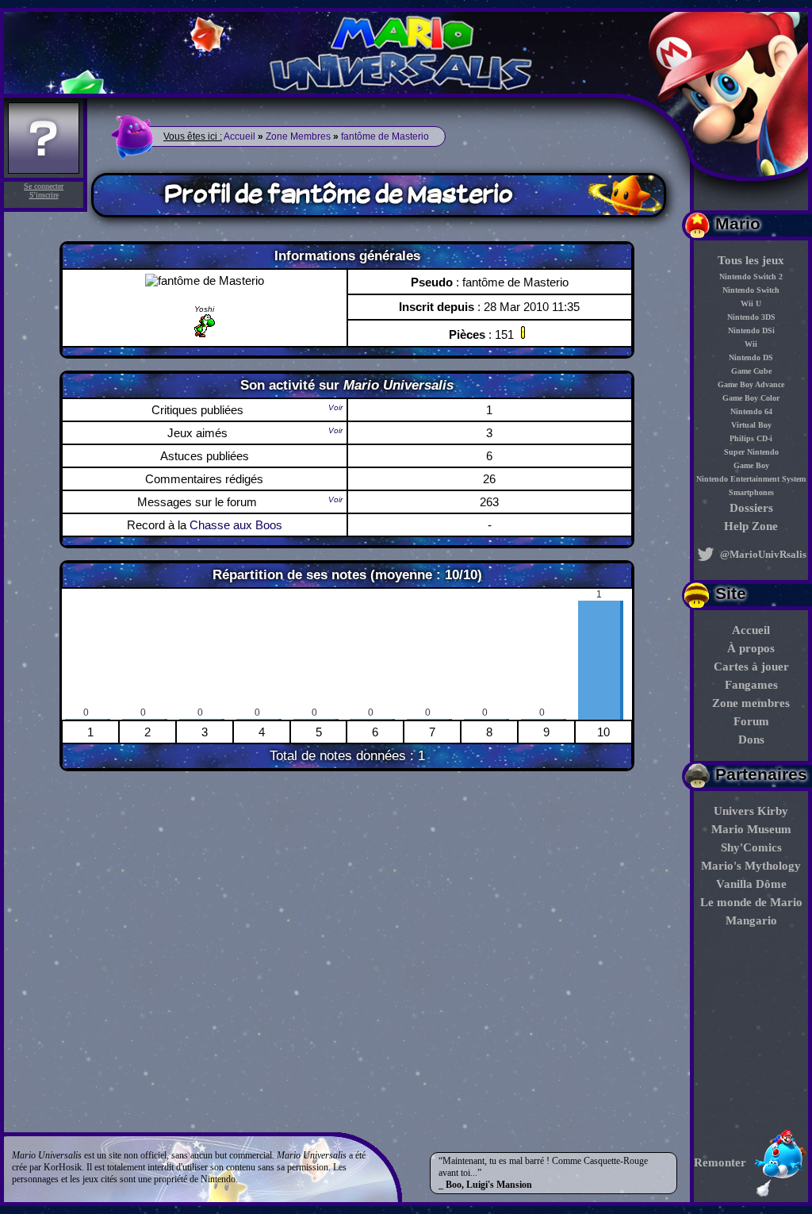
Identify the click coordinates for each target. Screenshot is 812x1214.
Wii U (751, 303)
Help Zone (751, 526)
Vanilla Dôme (751, 884)
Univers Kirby (751, 811)
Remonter (720, 1162)
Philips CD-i (751, 438)
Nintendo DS (751, 357)
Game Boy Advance (751, 384)
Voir (335, 407)
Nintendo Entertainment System (751, 478)
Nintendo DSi (751, 330)
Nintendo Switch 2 (751, 276)
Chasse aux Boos (236, 525)
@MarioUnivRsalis (762, 554)
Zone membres (751, 703)
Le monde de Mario (751, 902)
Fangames (751, 684)
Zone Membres (298, 136)
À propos (751, 648)
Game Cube (751, 371)
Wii (751, 344)
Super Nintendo (751, 452)
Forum (751, 721)
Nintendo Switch (750, 290)
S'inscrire (44, 194)
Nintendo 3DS (751, 317)
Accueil (751, 630)
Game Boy (751, 465)
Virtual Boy (751, 425)
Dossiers (751, 507)
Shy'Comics (751, 847)
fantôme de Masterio (385, 136)
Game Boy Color (750, 398)
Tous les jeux (751, 260)
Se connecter (43, 186)
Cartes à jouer (751, 666)
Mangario (751, 920)
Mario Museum (751, 829)
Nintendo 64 (751, 411)
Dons (751, 739)
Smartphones (751, 492)
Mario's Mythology (751, 865)
